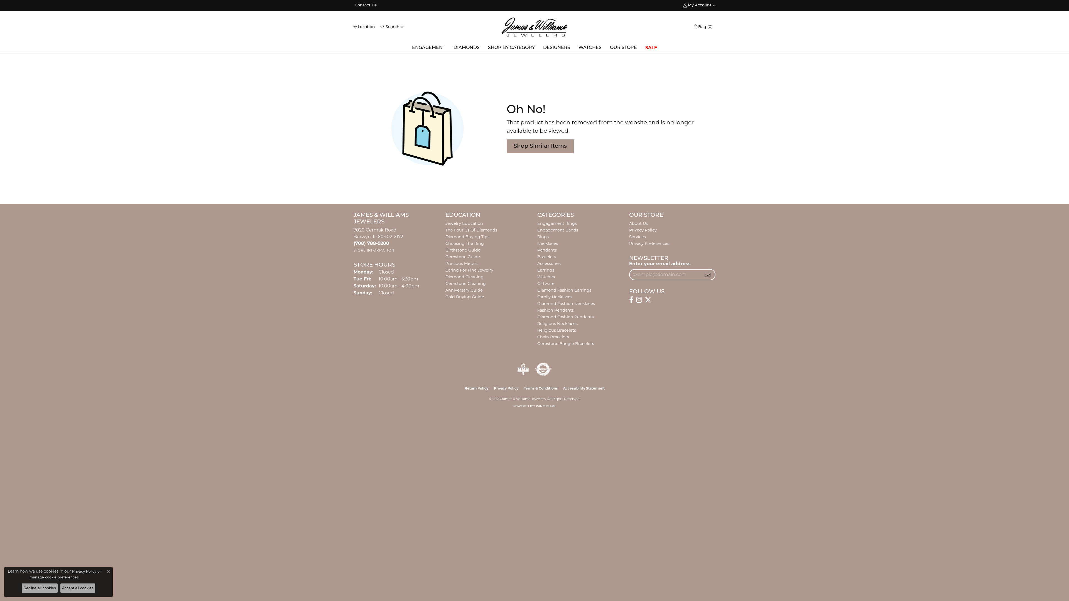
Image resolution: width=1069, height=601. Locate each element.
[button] (697, 5)
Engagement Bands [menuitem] (557, 230)
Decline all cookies (39, 588)
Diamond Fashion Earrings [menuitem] (564, 290)
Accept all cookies (78, 588)
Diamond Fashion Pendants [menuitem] (565, 316)
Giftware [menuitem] (546, 283)
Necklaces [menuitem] (547, 243)
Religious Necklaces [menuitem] (557, 323)
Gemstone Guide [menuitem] (462, 256)
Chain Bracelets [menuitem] (553, 336)
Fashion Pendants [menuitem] (555, 310)
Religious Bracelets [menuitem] (556, 330)
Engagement (428, 48)
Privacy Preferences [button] (649, 243)
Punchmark (546, 406)
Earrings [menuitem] (545, 270)
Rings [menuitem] (543, 236)
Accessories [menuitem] (549, 263)
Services (637, 236)
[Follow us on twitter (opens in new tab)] (648, 300)
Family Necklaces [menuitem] (554, 296)
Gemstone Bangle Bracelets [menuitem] (565, 343)
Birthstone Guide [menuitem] (462, 250)
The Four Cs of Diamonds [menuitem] (471, 230)
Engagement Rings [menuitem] (557, 223)
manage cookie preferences (54, 577)
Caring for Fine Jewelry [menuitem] (469, 270)
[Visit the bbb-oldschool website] (523, 369)
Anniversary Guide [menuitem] (464, 290)
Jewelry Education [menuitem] (464, 223)
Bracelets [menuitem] (546, 256)
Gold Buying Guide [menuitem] (464, 296)
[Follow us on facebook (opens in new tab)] (631, 300)
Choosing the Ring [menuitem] (464, 243)
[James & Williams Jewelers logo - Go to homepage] (534, 27)
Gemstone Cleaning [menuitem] (465, 283)
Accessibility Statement (584, 388)
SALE (651, 47)
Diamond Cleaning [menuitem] (464, 276)
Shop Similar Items (540, 146)
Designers (556, 48)
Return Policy (476, 388)
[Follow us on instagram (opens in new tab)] (639, 300)
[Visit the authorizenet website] (543, 369)
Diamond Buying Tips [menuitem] (467, 236)
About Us (638, 223)
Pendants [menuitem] (547, 250)
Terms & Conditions (541, 388)
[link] (365, 5)
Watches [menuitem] (546, 276)
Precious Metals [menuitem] (461, 263)
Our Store (623, 48)
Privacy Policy (643, 230)
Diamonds (466, 48)
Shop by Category (511, 48)
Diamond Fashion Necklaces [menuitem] (566, 303)
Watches (590, 48)
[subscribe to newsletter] (707, 275)
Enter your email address (660, 263)
